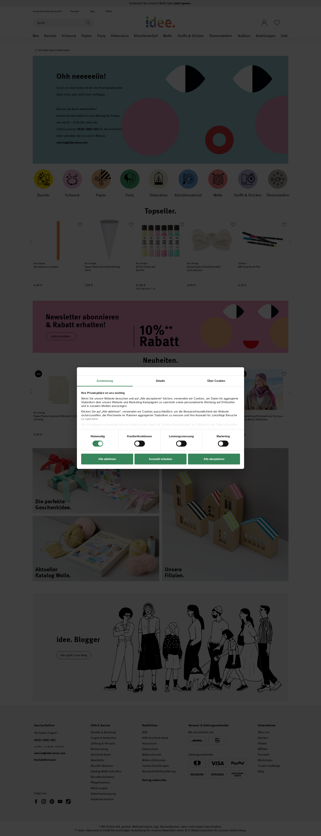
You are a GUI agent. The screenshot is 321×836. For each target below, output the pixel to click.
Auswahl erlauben (160, 459)
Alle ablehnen (107, 459)
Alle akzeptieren (214, 459)
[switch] (139, 444)
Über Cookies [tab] (216, 380)
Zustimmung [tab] (105, 380)
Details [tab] (160, 380)
